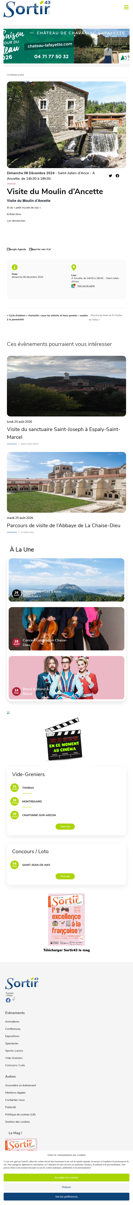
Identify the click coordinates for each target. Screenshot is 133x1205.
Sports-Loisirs (14, 1051)
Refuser (66, 1187)
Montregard (32, 801)
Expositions (12, 1036)
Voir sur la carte (86, 286)
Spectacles (11, 1043)
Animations (12, 1022)
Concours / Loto (15, 1065)
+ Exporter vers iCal (40, 249)
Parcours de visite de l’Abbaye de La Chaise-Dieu (63, 525)
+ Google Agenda (16, 249)
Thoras (28, 788)
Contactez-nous (15, 1100)
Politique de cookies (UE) (20, 1114)
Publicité (10, 1107)
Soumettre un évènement (20, 1085)
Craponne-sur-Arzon (39, 815)
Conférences (13, 1029)
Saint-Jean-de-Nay (36, 865)
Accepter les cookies (66, 1177)
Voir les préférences (66, 1196)
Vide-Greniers (14, 1058)
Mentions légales (15, 1093)
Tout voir (65, 826)
